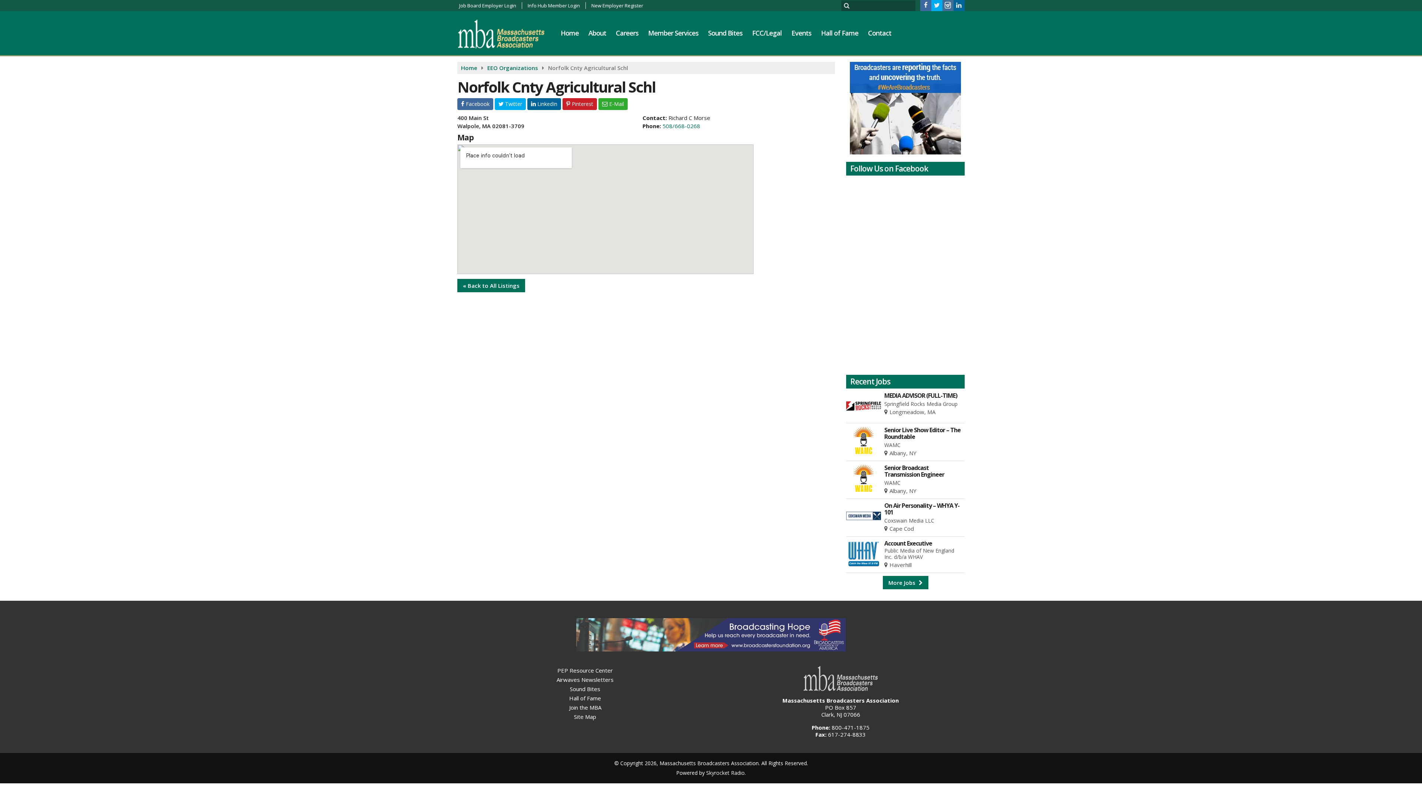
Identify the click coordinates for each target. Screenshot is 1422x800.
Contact (879, 33)
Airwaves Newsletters (585, 679)
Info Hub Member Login (554, 5)
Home (570, 33)
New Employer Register (617, 5)
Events (801, 33)
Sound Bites (725, 33)
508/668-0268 (681, 126)
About (597, 33)
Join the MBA (585, 707)
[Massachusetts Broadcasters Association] (506, 33)
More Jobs (902, 582)
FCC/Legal (767, 33)
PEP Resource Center (585, 670)
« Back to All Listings (491, 285)
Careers (627, 33)
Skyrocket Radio (725, 772)
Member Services (673, 33)
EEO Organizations (512, 67)
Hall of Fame (839, 33)
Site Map (585, 716)
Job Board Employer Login (487, 5)
